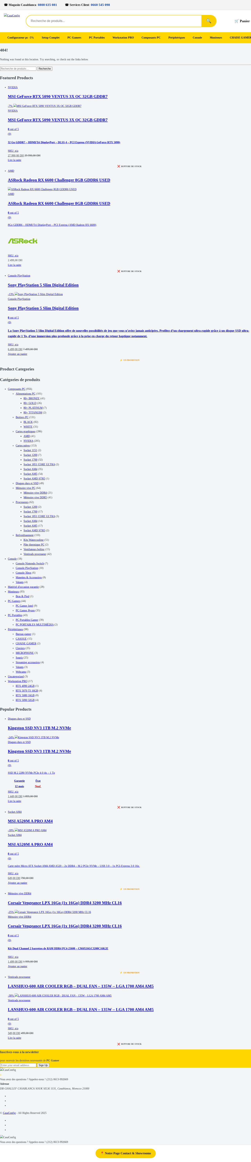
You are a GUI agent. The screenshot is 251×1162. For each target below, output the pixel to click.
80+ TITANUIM (33, 412)
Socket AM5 (30, 473)
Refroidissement (25, 535)
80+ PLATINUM (33, 407)
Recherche (45, 68)
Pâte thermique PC (34, 544)
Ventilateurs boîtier (34, 549)
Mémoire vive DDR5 (35, 497)
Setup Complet (51, 37)
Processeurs (22, 502)
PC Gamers (74, 37)
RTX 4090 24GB (25, 685)
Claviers (20, 648)
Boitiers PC (22, 417)
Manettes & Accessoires (29, 577)
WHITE (28, 426)
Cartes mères (23, 445)
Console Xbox (23, 572)
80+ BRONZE (32, 398)
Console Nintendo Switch (30, 563)
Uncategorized (16, 676)
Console (197, 37)
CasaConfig (9, 1112)
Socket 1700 (30, 459)
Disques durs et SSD (27, 483)
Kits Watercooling (34, 539)
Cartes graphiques (25, 431)
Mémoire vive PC (25, 488)
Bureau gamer (23, 634)
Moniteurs (216, 37)
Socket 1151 (30, 450)
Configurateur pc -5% (20, 37)
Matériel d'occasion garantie (23, 586)
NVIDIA (13, 87)
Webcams (21, 671)
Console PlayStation (19, 275)
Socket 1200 (30, 455)
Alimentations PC (25, 393)
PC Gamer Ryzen (25, 610)
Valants (20, 582)
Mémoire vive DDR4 (35, 492)
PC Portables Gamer (27, 619)
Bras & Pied (22, 596)
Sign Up (43, 1065)
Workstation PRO (123, 37)
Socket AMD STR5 (34, 478)
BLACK (28, 422)
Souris (19, 657)
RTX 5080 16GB (25, 695)
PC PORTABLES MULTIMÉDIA (35, 624)
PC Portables (97, 37)
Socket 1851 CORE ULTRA (39, 464)
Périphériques (176, 37)
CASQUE (21, 638)
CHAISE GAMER (26, 643)
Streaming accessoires (28, 662)
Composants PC (151, 37)
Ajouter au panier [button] (17, 354)
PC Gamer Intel (24, 605)
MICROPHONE (25, 652)
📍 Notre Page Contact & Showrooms (125, 1153)
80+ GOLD (30, 403)
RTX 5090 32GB (25, 700)
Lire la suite (14, 160)
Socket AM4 (30, 469)
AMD (11, 170)
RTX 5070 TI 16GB (27, 690)
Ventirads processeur (35, 554)
